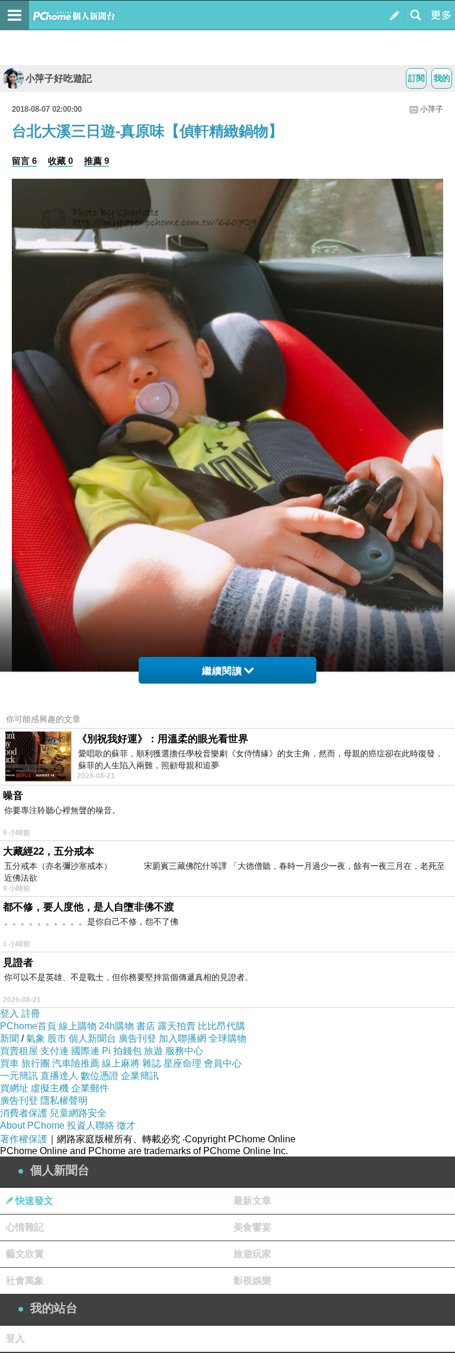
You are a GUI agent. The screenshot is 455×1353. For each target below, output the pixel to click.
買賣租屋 (19, 1051)
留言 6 (24, 161)
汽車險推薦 (76, 1063)
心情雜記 (25, 1227)
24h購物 (116, 1026)
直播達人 (59, 1076)
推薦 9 (96, 161)
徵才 (126, 1125)
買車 (9, 1063)
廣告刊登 (137, 1038)
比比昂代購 (221, 1026)
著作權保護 (23, 1139)
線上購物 (78, 1026)
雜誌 (151, 1063)
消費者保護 (23, 1113)
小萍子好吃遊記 (58, 78)
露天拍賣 (177, 1026)
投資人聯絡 (90, 1125)
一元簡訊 (19, 1076)
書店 (145, 1026)
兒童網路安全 (78, 1113)
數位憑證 (99, 1076)
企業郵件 (90, 1088)
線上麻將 (121, 1063)
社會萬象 (25, 1280)
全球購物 (227, 1038)
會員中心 (223, 1063)
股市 (56, 1038)
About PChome (32, 1125)
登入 (9, 1014)
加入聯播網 (182, 1038)
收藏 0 (60, 161)
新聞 (9, 1038)
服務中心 (184, 1051)
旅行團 (35, 1063)
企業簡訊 (140, 1076)
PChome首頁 (28, 1026)
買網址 (14, 1088)
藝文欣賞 (25, 1254)
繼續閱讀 (222, 671)
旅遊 (153, 1051)
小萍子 (431, 109)
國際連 (85, 1051)
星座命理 (182, 1063)
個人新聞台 (92, 1038)
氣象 (35, 1038)
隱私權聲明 (64, 1101)
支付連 (54, 1051)
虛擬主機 (50, 1088)
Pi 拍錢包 (122, 1051)
